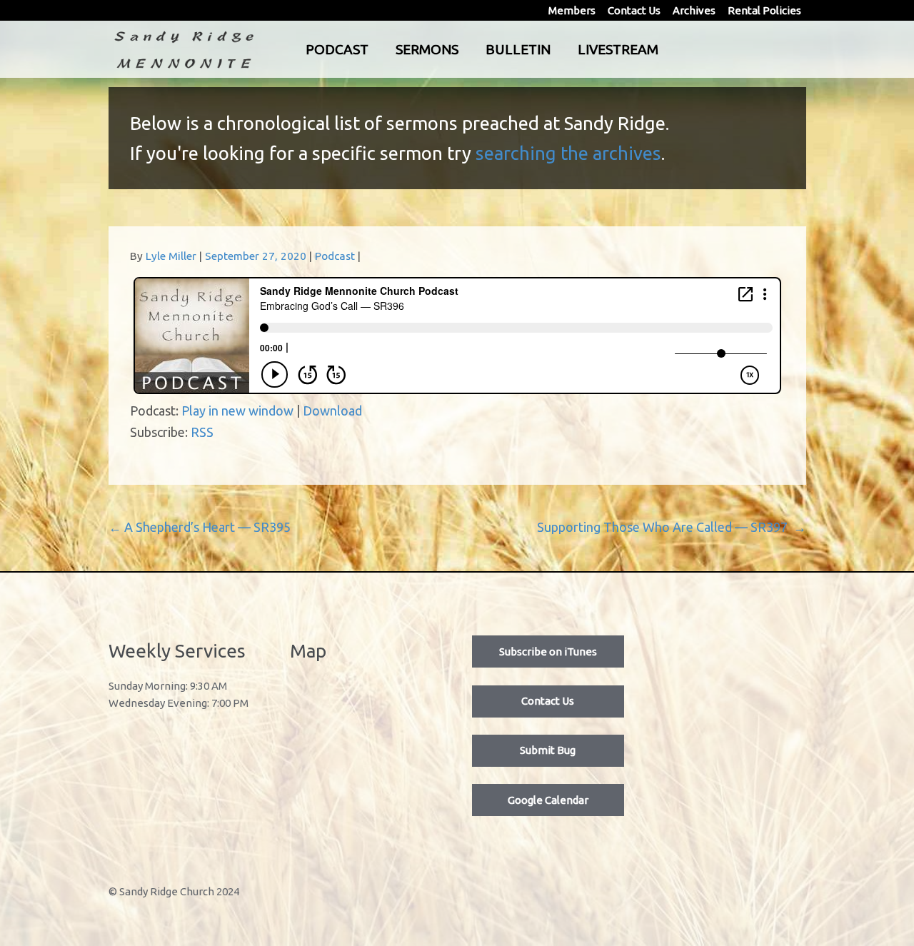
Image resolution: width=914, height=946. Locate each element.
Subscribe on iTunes (548, 651)
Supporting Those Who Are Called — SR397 (671, 527)
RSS (202, 432)
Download (332, 410)
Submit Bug (548, 750)
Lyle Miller (171, 256)
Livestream (618, 49)
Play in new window (237, 410)
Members (572, 10)
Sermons (427, 49)
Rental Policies (764, 10)
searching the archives (568, 153)
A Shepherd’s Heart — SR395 (200, 527)
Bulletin (518, 49)
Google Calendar (548, 800)
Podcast (337, 49)
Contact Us (634, 10)
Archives (694, 10)
